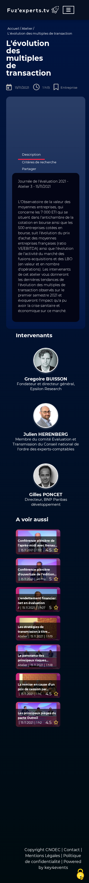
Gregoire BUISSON (45, 379)
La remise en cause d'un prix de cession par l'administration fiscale (36, 687)
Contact (72, 849)
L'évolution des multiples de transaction (39, 33)
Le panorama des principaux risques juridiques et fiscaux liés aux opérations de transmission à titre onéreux (36, 658)
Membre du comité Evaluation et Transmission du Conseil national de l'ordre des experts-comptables (46, 444)
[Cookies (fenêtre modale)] (80, 874)
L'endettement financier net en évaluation (37, 600)
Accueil (13, 28)
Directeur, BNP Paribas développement (46, 502)
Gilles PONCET (45, 494)
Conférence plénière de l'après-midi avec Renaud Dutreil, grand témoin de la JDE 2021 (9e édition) (37, 543)
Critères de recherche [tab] (39, 162)
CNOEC (53, 849)
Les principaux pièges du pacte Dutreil (37, 715)
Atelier (27, 28)
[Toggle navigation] (68, 10)
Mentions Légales (42, 855)
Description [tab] (31, 154)
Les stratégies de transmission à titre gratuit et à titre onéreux (37, 629)
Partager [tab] (29, 169)
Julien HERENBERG (45, 434)
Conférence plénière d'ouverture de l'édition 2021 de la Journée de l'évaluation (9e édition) (36, 572)
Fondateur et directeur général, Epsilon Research (46, 386)
